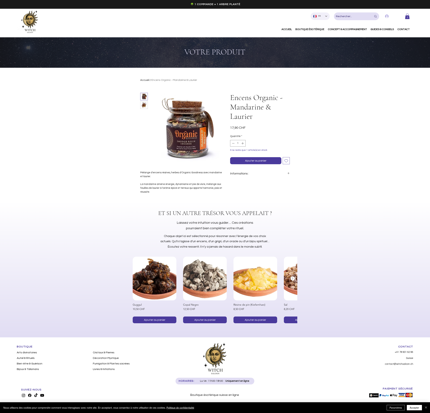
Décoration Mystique (106, 358)
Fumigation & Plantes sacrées (110, 363)
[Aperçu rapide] (154, 278)
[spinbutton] (238, 143)
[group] (215, 290)
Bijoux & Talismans (28, 369)
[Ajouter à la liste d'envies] (286, 160)
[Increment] (243, 143)
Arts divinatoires (27, 352)
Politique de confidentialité (180, 407)
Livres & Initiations (104, 369)
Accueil (144, 80)
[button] (407, 16)
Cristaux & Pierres (103, 352)
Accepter (414, 407)
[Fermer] (426, 407)
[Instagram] (23, 395)
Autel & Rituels (26, 358)
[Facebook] (30, 395)
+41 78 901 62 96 (404, 352)
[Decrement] (233, 143)
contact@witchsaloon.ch (399, 364)
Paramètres (396, 407)
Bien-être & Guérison (29, 363)
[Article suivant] (293, 279)
